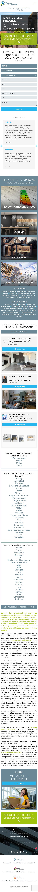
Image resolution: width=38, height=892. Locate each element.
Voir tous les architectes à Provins (19, 607)
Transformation (28, 308)
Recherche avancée (19, 332)
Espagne (10, 838)
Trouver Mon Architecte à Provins (12, 863)
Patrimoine (31, 295)
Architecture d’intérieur (11, 312)
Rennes (25, 833)
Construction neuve (10, 304)
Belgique (5, 838)
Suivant (19, 109)
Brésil (34, 838)
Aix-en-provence (18, 831)
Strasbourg (20, 833)
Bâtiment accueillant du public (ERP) (19, 297)
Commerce (13, 293)
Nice (11, 833)
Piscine (28, 310)
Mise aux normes (16, 308)
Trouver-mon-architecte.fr (21, 640)
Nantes (15, 833)
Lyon (7, 831)
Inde (26, 838)
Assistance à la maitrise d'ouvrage (13, 310)
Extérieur (23, 295)
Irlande (22, 838)
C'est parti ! (19, 783)
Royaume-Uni (16, 838)
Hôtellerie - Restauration (26, 293)
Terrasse (6, 308)
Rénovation (22, 304)
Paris (3, 831)
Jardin (34, 310)
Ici (19, 41)
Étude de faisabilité (27, 312)
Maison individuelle (9, 291)
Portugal (30, 838)
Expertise (32, 306)
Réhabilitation (19, 314)
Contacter (21, 349)
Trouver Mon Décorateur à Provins (12, 872)
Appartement (21, 291)
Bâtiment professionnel (10, 295)
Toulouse (25, 831)
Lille (34, 831)
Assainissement (7, 314)
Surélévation (15, 306)
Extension (24, 306)
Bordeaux (30, 831)
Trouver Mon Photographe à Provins (11, 880)
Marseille (11, 831)
